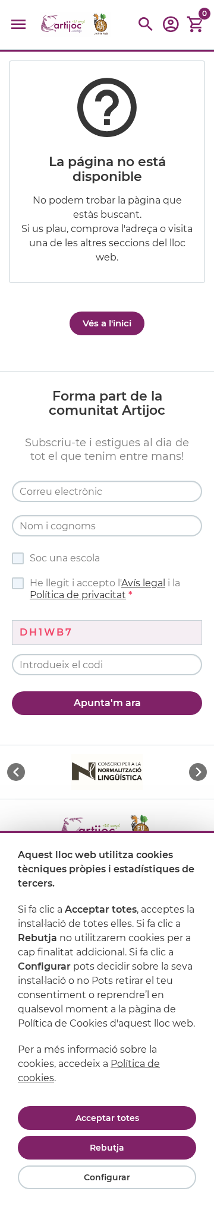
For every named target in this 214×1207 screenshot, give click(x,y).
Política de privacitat (78, 595)
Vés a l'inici (107, 323)
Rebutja (107, 1147)
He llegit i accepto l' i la (105, 589)
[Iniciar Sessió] (170, 28)
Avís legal (143, 583)
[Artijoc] (75, 24)
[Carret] (195, 24)
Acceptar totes (107, 1118)
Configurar (107, 1177)
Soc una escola (65, 558)
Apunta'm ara (107, 703)
